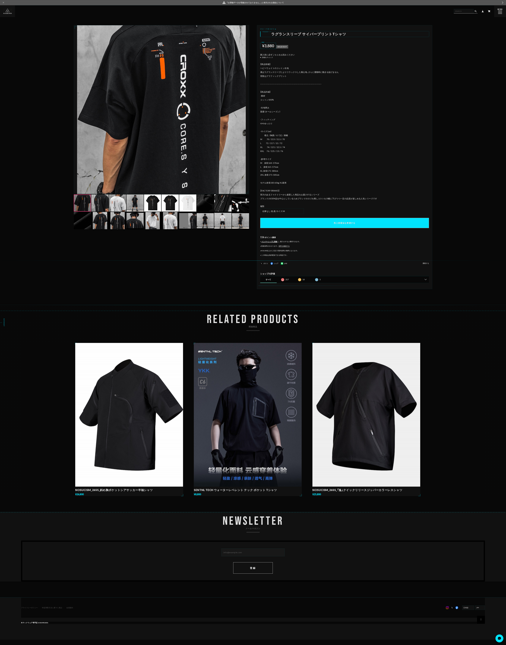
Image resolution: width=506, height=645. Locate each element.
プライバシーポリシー (29, 608)
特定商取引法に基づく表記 (52, 608)
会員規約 (69, 608)
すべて (268, 279)
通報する (426, 263)
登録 (253, 567)
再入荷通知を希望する (344, 223)
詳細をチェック (267, 57)
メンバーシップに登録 (269, 242)
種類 (262, 206)
